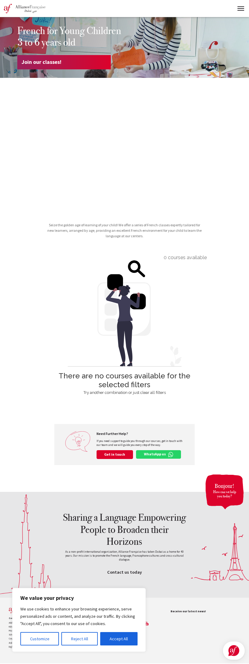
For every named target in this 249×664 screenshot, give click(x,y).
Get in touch (114, 454)
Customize (39, 638)
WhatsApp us (155, 454)
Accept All (119, 638)
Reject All (79, 638)
